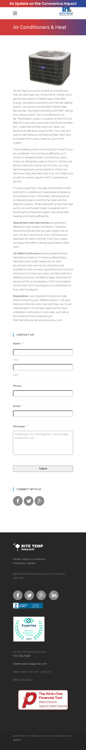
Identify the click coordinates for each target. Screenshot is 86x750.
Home (16, 559)
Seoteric (17, 740)
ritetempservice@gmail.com (30, 663)
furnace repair (26, 98)
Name (18, 343)
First (15, 360)
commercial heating (60, 102)
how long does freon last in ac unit (39, 173)
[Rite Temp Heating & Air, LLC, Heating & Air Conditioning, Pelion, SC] (28, 609)
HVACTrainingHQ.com (41, 285)
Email (18, 406)
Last (15, 374)
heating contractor (24, 277)
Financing (19, 563)
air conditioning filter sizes (49, 134)
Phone (17, 385)
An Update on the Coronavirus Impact (43, 3)
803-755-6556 (22, 655)
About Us (27, 559)
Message (20, 426)
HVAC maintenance (56, 177)
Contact (31, 563)
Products (40, 559)
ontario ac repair (50, 126)
